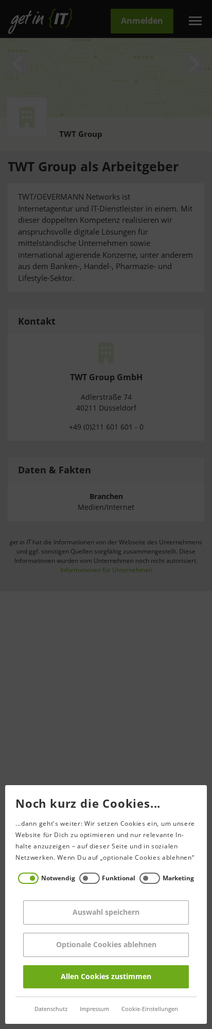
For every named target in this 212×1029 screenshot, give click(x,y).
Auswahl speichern (106, 912)
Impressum (94, 1009)
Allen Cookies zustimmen (106, 976)
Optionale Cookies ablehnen (106, 945)
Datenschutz (50, 1009)
